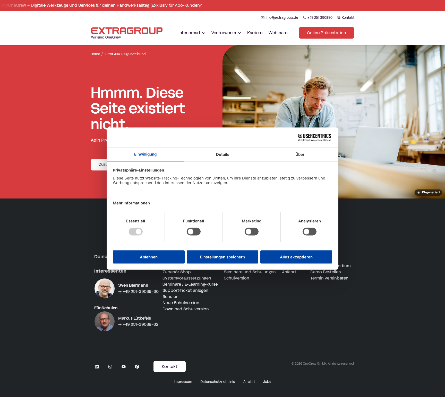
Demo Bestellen (325, 272)
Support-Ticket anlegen (185, 290)
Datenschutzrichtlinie (217, 382)
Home (95, 54)
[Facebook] (137, 366)
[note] (428, 192)
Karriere (254, 33)
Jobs (267, 382)
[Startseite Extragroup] (128, 33)
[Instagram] (110, 366)
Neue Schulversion (180, 303)
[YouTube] (123, 366)
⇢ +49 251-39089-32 (138, 324)
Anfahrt (289, 272)
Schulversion (236, 278)
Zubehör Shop (176, 272)
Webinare (278, 33)
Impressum (183, 382)
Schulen (170, 297)
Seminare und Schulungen (250, 272)
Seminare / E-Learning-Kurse (190, 284)
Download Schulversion (185, 309)
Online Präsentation (326, 33)
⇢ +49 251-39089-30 (138, 291)
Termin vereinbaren (329, 278)
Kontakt (169, 366)
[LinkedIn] (97, 366)
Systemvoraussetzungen (186, 278)
